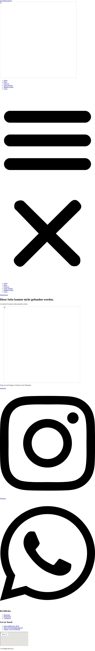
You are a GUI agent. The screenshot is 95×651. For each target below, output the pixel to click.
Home (5, 80)
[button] (47, 186)
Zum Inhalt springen (6, 1)
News (5, 82)
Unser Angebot (8, 85)
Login (5, 89)
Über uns (6, 84)
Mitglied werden (8, 87)
